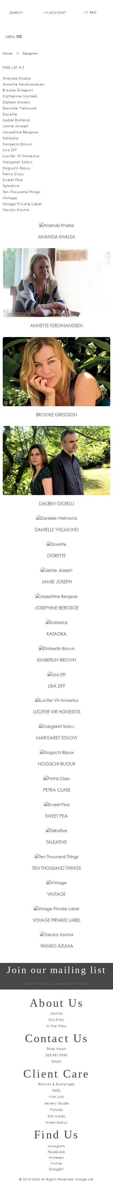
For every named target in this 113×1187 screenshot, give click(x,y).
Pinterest (56, 1157)
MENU (10, 37)
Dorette (10, 114)
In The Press (56, 1026)
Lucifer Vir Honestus (21, 156)
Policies (56, 1109)
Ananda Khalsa (17, 78)
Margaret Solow (18, 162)
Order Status (56, 1122)
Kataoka (10, 138)
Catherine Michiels (20, 96)
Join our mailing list (56, 970)
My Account (54, 12)
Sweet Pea (13, 180)
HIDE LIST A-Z (13, 67)
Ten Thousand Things (21, 192)
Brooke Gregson (18, 90)
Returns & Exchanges (56, 1084)
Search (16, 12)
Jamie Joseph (16, 126)
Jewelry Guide (56, 1103)
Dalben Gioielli (16, 102)
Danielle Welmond (19, 108)
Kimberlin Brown (17, 144)
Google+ (56, 1169)
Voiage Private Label (22, 204)
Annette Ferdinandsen (23, 84)
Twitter (56, 1163)
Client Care (56, 1073)
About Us (56, 1003)
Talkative (11, 186)
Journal (56, 1013)
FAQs (56, 1090)
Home (7, 53)
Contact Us (56, 1038)
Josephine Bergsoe (20, 132)
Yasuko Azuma (16, 210)
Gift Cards (57, 1116)
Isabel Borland (16, 120)
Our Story (56, 1019)
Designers (30, 53)
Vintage (10, 198)
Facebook (56, 1152)
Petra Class (13, 174)
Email (56, 1061)
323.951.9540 (56, 1055)
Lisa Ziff (10, 150)
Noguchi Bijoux (16, 168)
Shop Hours (56, 1048)
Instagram (56, 1146)
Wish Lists (56, 1096)
